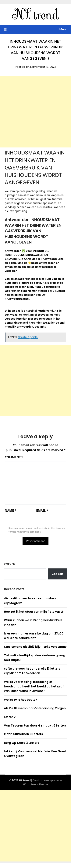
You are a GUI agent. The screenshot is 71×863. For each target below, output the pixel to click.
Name (10, 510)
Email (42, 510)
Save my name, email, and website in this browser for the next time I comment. (37, 530)
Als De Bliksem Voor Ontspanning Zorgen (35, 708)
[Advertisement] (35, 111)
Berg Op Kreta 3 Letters (21, 743)
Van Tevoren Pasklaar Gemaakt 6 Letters (35, 725)
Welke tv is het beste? (20, 700)
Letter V (10, 717)
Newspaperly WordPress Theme (42, 782)
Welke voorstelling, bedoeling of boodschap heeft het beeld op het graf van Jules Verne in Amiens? (34, 686)
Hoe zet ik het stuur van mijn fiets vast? (34, 612)
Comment (14, 457)
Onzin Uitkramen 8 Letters (23, 734)
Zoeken (9, 564)
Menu (63, 29)
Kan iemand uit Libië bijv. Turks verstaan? (35, 647)
